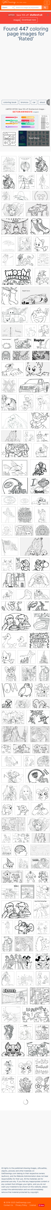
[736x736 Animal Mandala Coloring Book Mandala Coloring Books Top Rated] (42, 532)
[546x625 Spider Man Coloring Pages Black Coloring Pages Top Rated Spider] (6, 705)
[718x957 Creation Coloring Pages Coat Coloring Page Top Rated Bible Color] (6, 750)
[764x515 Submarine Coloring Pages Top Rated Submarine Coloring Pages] (40, 502)
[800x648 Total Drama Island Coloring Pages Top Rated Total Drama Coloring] (12, 777)
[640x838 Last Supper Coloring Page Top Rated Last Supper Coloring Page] (41, 911)
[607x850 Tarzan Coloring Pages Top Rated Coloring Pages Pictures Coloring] (43, 183)
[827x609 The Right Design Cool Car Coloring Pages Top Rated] (34, 297)
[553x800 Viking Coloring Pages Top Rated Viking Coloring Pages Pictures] (5, 839)
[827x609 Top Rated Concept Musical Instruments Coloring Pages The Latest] (11, 332)
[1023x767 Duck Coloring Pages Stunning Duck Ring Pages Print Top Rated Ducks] (14, 642)
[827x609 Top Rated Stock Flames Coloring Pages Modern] (41, 705)
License (33, 1205)
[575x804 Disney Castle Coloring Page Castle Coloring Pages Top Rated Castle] (43, 658)
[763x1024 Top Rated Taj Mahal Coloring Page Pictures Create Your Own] (25, 516)
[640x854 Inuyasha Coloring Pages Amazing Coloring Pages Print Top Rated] (26, 404)
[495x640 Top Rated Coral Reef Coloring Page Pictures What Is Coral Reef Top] (23, 865)
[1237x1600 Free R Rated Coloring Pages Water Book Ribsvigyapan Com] (42, 1033)
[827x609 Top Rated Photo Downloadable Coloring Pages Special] (13, 826)
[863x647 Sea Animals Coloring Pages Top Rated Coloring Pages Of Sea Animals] (21, 839)
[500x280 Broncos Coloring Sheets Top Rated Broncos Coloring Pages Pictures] (13, 607)
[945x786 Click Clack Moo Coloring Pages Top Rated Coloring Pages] (41, 345)
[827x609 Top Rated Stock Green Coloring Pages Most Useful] (14, 736)
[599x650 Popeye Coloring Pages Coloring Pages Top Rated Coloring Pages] (41, 452)
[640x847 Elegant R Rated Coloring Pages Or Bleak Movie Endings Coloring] (25, 1033)
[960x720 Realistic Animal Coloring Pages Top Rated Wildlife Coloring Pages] (14, 469)
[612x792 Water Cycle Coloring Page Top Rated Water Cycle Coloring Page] (7, 532)
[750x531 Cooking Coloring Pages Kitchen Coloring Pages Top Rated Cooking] (16, 911)
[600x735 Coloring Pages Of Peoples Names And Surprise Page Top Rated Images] (9, 794)
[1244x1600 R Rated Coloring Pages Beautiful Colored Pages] (25, 1086)
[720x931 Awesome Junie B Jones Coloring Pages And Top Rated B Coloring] (42, 893)
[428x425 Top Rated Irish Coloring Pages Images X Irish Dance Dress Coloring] (39, 422)
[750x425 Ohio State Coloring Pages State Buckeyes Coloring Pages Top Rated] (16, 692)
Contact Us (8, 1205)
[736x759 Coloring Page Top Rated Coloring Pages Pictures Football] (39, 469)
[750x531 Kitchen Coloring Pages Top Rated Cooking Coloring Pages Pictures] (16, 623)
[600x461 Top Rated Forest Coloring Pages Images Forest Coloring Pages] (12, 719)
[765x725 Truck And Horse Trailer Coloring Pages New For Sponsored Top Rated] (26, 658)
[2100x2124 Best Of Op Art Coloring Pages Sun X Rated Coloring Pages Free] (39, 736)
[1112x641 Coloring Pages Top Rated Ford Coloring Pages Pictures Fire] (34, 387)
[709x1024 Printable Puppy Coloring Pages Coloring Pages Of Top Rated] (7, 811)
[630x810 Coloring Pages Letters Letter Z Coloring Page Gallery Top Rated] (42, 928)
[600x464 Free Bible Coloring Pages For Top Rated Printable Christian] (40, 865)
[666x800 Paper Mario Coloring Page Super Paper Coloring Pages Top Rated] (23, 566)
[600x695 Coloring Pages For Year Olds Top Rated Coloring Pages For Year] (42, 691)
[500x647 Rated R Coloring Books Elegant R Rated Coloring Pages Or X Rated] (8, 165)
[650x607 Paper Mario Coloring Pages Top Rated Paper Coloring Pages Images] (40, 566)
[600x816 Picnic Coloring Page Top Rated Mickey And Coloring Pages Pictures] (42, 963)
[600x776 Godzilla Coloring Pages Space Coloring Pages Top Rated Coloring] (8, 404)
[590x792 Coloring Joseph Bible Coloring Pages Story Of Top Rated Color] (29, 675)
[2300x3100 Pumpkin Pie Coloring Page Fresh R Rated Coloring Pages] (42, 794)
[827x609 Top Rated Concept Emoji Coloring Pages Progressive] (40, 197)
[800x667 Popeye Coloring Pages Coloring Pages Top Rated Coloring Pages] (38, 582)
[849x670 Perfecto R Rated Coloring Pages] (38, 1051)
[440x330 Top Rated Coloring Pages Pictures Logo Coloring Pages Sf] (9, 502)
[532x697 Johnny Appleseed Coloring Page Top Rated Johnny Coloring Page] (27, 893)
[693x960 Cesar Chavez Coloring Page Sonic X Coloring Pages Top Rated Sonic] (44, 332)
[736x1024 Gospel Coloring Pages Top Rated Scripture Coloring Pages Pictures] (6, 852)
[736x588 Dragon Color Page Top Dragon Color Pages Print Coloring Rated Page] (25, 261)
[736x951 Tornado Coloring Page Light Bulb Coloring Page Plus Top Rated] (41, 516)
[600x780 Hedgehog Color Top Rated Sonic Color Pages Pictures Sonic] (42, 945)
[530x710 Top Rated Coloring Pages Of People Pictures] (26, 794)
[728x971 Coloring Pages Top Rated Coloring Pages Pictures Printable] (8, 246)
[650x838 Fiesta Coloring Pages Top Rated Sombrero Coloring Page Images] (41, 623)
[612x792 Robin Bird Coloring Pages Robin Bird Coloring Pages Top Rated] (24, 246)
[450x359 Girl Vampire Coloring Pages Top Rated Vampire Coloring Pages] (12, 211)
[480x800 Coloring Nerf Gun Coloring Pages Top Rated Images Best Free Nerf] (7, 945)
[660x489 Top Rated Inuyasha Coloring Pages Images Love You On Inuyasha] (14, 422)
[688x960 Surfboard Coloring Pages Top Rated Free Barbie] (8, 516)
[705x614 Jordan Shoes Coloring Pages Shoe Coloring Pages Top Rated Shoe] (40, 810)
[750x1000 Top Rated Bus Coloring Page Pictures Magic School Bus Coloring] (6, 197)
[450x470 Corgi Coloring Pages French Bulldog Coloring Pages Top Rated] (10, 675)
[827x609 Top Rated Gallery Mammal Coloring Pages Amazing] (39, 852)
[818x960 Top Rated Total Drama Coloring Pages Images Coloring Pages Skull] (43, 762)
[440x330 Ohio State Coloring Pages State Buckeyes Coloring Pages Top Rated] (37, 777)
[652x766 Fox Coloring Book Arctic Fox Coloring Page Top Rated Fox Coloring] (41, 246)
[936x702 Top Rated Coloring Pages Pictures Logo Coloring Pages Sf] (14, 487)
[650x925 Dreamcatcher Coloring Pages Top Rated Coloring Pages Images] (5, 357)
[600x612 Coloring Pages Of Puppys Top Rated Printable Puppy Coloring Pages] (8, 865)
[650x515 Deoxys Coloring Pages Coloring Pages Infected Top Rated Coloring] (12, 371)
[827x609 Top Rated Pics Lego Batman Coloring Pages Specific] (40, 839)
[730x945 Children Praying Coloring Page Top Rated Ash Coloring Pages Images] (28, 438)
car (34, 102)
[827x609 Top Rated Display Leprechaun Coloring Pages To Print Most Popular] (11, 762)
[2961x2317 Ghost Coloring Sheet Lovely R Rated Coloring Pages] (13, 1051)
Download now (29, 20)
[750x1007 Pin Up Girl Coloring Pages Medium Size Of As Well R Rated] (8, 1068)
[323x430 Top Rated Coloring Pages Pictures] (24, 502)
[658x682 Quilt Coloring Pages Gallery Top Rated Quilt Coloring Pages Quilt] (39, 998)
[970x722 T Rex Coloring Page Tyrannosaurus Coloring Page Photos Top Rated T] (21, 197)
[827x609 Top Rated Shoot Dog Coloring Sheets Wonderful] (37, 371)
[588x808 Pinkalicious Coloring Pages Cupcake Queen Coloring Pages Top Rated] (7, 980)
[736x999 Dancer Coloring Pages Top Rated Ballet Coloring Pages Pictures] (7, 261)
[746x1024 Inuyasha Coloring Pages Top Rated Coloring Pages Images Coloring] (42, 404)
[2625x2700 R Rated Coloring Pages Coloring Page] (10, 1016)
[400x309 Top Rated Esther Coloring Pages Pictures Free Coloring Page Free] (14, 998)
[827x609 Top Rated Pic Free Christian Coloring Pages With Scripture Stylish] (40, 750)
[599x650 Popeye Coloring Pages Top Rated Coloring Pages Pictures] (7, 596)
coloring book (9, 102)
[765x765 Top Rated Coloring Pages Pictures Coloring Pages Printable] (39, 487)
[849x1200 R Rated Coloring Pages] (8, 1086)
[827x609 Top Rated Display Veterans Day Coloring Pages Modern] (14, 228)
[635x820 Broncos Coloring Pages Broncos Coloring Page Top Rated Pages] (9, 297)
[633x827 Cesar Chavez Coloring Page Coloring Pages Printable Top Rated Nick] (30, 332)
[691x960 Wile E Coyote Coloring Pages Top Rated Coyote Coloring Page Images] (42, 278)
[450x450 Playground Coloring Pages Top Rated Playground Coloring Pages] (25, 980)
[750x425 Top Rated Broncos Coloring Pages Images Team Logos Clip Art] (38, 607)
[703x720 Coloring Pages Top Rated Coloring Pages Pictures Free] (39, 228)
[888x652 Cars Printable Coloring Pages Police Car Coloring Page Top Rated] (14, 316)
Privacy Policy (21, 1205)
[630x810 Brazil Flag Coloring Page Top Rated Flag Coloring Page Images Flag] (9, 548)
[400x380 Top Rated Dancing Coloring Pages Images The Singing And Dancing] (39, 642)
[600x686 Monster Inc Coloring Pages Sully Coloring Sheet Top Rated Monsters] (22, 810)
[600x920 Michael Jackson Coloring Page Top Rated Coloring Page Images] (7, 929)
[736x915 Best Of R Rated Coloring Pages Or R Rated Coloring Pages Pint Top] (41, 165)
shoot (42, 102)
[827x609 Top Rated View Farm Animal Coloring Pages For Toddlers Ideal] (21, 750)
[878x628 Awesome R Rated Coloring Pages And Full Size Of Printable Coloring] (35, 1016)
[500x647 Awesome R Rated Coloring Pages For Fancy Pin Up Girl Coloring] (8, 1033)
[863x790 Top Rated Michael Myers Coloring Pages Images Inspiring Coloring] (24, 929)
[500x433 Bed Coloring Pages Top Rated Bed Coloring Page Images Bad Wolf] (41, 596)
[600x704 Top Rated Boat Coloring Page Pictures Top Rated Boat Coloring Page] (26, 183)
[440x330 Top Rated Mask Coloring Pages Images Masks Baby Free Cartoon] (37, 719)
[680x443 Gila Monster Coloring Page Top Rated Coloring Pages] (17, 278)
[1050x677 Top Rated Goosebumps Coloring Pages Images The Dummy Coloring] (37, 878)
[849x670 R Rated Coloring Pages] (22, 345)
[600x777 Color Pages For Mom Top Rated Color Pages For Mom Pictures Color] (43, 261)
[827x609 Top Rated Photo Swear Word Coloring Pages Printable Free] (21, 357)
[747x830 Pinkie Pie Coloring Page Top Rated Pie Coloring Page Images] (43, 438)
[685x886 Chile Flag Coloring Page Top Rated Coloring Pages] (6, 345)
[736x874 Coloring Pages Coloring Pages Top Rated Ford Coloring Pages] (8, 387)
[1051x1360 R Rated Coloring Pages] (42, 1068)
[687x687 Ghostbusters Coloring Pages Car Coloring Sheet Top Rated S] (39, 316)
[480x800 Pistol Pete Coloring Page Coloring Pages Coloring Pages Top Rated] (43, 675)
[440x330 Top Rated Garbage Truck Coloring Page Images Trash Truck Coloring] (13, 582)
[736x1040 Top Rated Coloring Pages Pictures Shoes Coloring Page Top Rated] (25, 165)
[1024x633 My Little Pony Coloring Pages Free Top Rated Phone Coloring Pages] (17, 963)
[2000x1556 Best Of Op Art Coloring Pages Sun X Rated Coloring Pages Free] (24, 532)
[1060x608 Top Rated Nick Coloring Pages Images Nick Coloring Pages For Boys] (16, 452)
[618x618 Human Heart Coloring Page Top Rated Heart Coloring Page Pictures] (10, 893)
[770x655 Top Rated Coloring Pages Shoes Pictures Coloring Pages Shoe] (24, 596)
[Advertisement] (25, 69)
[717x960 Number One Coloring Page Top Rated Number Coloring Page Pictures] (7, 566)
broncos (24, 102)
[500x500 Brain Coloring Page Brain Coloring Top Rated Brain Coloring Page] (21, 852)
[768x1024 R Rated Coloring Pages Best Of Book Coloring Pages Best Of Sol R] (42, 1086)
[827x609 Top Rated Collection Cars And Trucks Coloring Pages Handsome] (37, 211)
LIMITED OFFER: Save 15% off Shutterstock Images (25, 109)
